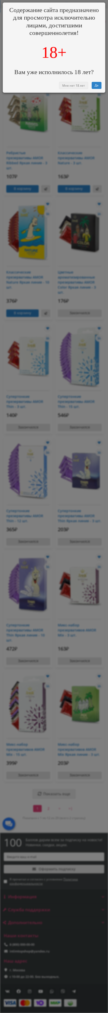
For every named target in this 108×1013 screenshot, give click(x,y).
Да (96, 85)
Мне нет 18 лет (73, 85)
